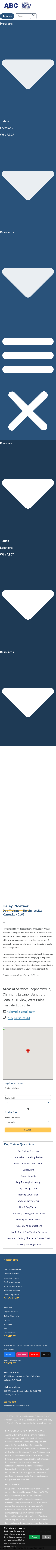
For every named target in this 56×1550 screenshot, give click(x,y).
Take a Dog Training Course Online (28, 1213)
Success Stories (9, 1333)
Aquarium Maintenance (12, 1286)
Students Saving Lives (28, 1200)
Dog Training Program (12, 1269)
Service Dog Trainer (11, 1295)
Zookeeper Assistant (12, 1291)
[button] (28, 383)
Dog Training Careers (28, 1188)
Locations (6, 128)
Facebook (9, 1355)
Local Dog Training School (28, 1244)
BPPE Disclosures (27, 1419)
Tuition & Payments (11, 1316)
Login (9, 16)
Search (28, 1130)
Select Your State (12, 1117)
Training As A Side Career (28, 1219)
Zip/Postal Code (12, 1088)
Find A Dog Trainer (28, 1207)
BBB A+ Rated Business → (13, 1360)
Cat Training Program (12, 1282)
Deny (47, 1537)
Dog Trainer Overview (28, 1151)
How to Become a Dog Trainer (28, 1157)
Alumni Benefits (28, 1176)
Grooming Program (11, 1278)
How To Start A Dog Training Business (28, 1232)
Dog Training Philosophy (28, 1182)
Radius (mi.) (10, 1098)
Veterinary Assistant (11, 1274)
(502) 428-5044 (18, 1018)
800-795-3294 (10, 1402)
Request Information (12, 1312)
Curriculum (28, 1169)
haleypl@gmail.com (21, 1011)
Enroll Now (8, 1307)
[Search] (33, 14)
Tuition (4, 121)
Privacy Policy (45, 1419)
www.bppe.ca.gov (37, 1441)
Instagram (22, 1355)
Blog (5, 1328)
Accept (34, 1537)
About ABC (8, 1324)
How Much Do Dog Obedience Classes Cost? (28, 1238)
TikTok (46, 1355)
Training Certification (28, 1194)
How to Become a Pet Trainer (28, 1163)
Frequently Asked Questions (28, 1225)
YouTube (34, 1355)
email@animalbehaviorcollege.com (16, 1406)
